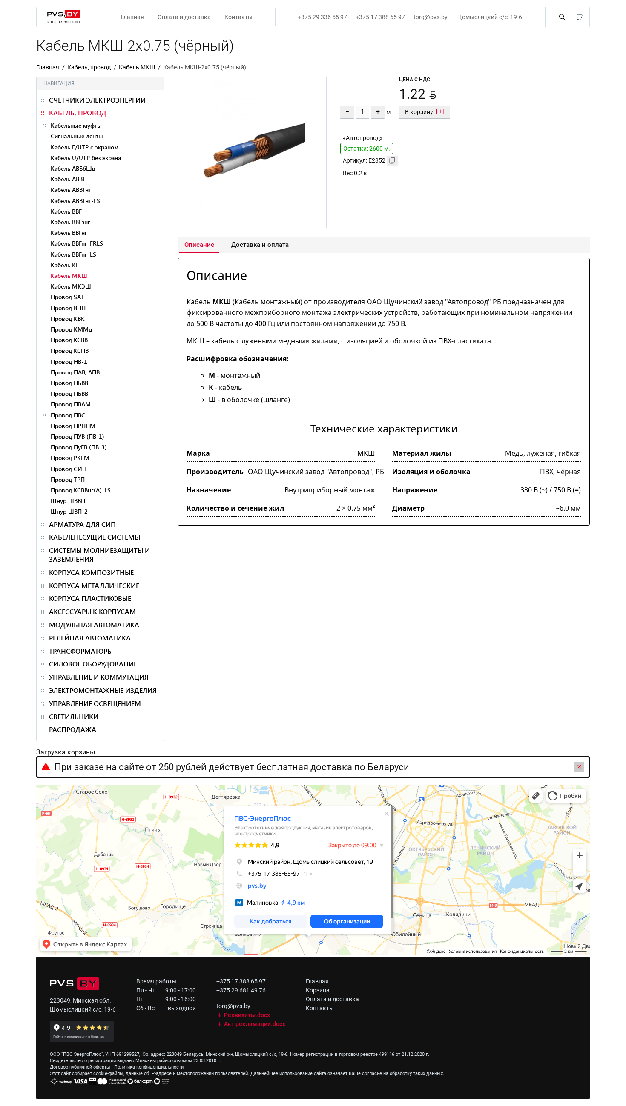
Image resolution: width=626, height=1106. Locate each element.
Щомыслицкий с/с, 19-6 (489, 17)
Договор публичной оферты (80, 1067)
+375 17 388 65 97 (380, 17)
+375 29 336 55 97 (322, 17)
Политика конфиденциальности (149, 1067)
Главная (132, 17)
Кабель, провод (89, 67)
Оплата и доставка (184, 17)
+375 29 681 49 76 (241, 990)
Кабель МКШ (137, 67)
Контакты (238, 17)
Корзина (318, 990)
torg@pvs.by (431, 17)
